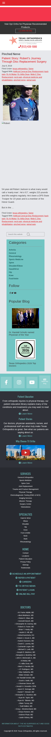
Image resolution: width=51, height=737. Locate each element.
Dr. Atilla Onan (23, 74)
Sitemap (26, 565)
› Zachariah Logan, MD (25, 646)
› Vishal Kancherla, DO (25, 635)
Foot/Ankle (13, 278)
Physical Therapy (25, 492)
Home (25, 549)
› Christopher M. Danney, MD (25, 624)
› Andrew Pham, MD (25, 715)
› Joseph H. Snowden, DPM (25, 686)
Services (25, 473)
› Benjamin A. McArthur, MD (25, 655)
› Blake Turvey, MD (25, 703)
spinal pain (31, 80)
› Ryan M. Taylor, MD (25, 698)
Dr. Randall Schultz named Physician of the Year (21, 333)
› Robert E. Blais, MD (25, 618)
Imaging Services (25, 498)
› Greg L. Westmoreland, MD (25, 709)
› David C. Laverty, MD (25, 644)
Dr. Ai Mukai (11, 74)
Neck (25, 536)
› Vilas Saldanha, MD (25, 672)
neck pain (18, 77)
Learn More (25, 31)
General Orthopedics (25, 477)
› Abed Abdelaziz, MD (25, 615)
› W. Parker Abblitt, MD (25, 612)
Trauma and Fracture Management (25, 489)
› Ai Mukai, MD (25, 661)
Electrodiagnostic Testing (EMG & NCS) (25, 495)
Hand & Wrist (26, 518)
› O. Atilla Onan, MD (25, 663)
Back (25, 539)
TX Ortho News (26, 586)
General (12, 253)
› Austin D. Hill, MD (25, 632)
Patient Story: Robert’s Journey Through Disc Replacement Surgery (24, 60)
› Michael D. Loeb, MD (25, 649)
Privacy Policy (25, 562)
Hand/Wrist (14, 269)
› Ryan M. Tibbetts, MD (25, 700)
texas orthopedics (20, 69)
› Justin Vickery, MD (25, 717)
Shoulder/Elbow (16, 266)
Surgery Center (25, 504)
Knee (11, 275)
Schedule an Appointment (26, 574)
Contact (25, 553)
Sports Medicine (16, 259)
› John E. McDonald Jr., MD (25, 658)
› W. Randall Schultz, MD (25, 678)
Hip (10, 272)
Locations (25, 556)
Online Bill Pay (26, 594)
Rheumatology (15, 256)
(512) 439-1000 (29, 46)
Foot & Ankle (25, 533)
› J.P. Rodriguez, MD (25, 669)
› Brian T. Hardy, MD (25, 629)
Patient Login (27, 590)
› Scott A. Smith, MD (25, 681)
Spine (30, 69)
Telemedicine (25, 507)
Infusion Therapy (25, 501)
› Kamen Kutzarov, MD (25, 641)
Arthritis (12, 250)
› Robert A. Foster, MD (25, 627)
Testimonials (25, 568)
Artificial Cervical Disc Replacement (28, 71)
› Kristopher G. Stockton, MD (25, 695)
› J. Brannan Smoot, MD (26, 683)
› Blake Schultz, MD (25, 675)
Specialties (25, 514)
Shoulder (25, 524)
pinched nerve (20, 80)
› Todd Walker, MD (25, 706)
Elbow (25, 521)
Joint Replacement (25, 486)
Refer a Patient (27, 578)
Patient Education (25, 559)
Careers (26, 582)
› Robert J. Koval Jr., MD (25, 638)
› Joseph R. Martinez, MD (25, 652)
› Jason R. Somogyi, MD (25, 689)
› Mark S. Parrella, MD (25, 666)
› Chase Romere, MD (25, 712)
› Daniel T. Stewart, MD (25, 692)
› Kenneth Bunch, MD (26, 621)
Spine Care (25, 483)
